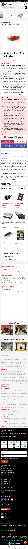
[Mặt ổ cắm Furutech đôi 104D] (20, 196)
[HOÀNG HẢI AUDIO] (6, 4)
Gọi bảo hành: (21, 435)
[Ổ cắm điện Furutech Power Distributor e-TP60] (7, 215)
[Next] (26, 331)
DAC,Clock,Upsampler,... (13, 360)
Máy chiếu (24, 404)
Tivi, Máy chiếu (22, 521)
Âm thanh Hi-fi (10, 521)
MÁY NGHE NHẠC (4, 421)
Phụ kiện (16, 405)
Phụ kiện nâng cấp (6, 393)
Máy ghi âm (19, 426)
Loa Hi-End (9, 365)
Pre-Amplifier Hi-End (6, 359)
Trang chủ (2, 11)
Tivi (1, 404)
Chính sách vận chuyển (6, 479)
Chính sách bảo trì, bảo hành (7, 477)
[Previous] (1, 331)
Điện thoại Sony (7, 523)
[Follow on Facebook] (2, 499)
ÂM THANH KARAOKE (5, 409)
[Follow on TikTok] (8, 499)
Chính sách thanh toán (6, 483)
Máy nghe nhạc (3, 423)
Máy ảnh (2, 523)
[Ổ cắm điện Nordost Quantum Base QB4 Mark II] (7, 235)
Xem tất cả (24, 188)
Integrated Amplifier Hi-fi (19, 383)
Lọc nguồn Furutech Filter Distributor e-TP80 (20, 223)
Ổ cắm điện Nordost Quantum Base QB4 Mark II (7, 243)
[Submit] (26, 7)
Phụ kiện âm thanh (16, 521)
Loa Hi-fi (22, 378)
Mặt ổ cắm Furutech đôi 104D (19, 203)
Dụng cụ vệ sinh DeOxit (7, 399)
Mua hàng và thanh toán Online (8, 468)
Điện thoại (8, 426)
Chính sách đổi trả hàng (6, 474)
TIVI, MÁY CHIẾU (4, 402)
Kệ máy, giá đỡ (14, 399)
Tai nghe (11, 424)
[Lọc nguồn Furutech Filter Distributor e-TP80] (20, 215)
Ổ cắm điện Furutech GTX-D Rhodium (7, 203)
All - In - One (11, 368)
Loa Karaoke (17, 411)
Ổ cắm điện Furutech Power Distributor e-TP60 (7, 223)
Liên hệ (2, 492)
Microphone (3, 413)
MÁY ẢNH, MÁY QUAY (5, 416)
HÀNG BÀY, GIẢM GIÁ (5, 386)
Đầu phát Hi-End (4, 358)
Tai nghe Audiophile (16, 378)
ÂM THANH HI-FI (4, 369)
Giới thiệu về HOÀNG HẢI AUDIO (8, 490)
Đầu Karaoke (3, 411)
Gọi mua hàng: (11, 433)
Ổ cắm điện (8, 11)
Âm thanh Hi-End (4, 521)
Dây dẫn (2, 390)
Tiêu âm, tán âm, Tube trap (13, 397)
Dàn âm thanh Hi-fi (20, 376)
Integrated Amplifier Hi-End (21, 366)
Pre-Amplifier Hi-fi (12, 381)
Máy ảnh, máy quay (4, 526)
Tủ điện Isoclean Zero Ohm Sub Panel (20, 242)
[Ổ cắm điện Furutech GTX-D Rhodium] (7, 196)
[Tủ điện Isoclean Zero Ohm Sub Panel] (20, 235)
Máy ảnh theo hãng (4, 418)
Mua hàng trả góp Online (6, 470)
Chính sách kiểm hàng (5, 481)
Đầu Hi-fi (2, 371)
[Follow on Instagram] (5, 499)
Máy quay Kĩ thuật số (4, 419)
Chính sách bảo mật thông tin (7, 472)
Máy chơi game (6, 407)
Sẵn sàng (12, 24)
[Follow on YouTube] (12, 499)
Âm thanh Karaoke (11, 530)
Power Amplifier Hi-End (21, 362)
